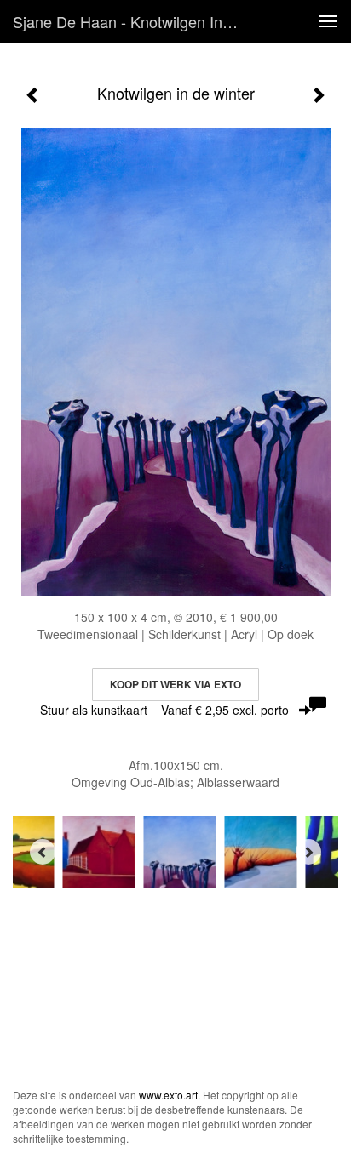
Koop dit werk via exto (175, 684)
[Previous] (42, 852)
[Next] (308, 852)
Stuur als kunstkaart (164, 709)
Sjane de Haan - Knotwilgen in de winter (134, 21)
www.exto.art (168, 1095)
